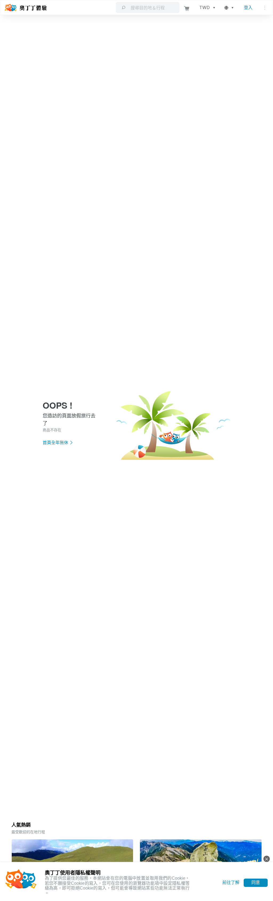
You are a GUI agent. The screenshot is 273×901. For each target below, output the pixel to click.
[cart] (187, 7)
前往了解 (230, 882)
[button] (229, 7)
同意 (255, 882)
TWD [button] (204, 7)
